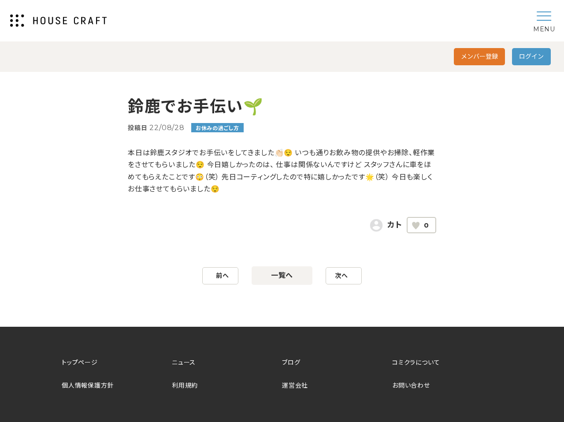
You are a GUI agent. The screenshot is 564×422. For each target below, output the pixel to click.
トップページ (80, 362)
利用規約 (185, 385)
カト (394, 225)
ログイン (531, 56)
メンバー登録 (479, 56)
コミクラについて (416, 362)
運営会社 (295, 385)
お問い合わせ (411, 385)
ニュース (184, 362)
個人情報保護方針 (88, 385)
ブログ (291, 362)
